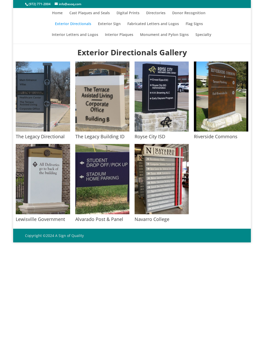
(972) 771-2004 (40, 4)
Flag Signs (194, 24)
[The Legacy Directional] (43, 130)
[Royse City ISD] (162, 130)
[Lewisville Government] (43, 212)
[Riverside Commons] (221, 130)
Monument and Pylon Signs (164, 35)
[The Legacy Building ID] (102, 130)
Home (57, 13)
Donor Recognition (188, 13)
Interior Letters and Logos (75, 35)
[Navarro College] (162, 212)
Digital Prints (128, 13)
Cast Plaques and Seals (89, 13)
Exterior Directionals (73, 24)
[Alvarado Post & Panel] (102, 212)
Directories (156, 13)
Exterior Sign (109, 24)
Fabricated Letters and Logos (153, 24)
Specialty (203, 35)
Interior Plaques (119, 35)
